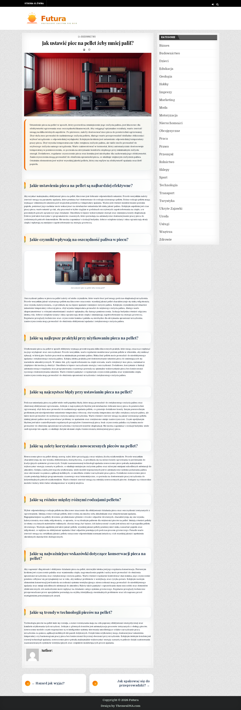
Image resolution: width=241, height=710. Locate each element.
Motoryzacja (168, 115)
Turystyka (167, 201)
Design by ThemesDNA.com (120, 706)
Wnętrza (165, 232)
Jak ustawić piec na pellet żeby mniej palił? (88, 43)
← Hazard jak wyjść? (48, 683)
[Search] (217, 4)
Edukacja (166, 69)
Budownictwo (88, 36)
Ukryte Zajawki (170, 208)
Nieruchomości (170, 123)
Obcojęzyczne (169, 131)
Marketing (167, 100)
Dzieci (164, 61)
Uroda (164, 216)
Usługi (164, 224)
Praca (163, 138)
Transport (166, 193)
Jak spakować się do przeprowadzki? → (133, 683)
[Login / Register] (213, 4)
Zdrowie (165, 239)
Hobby (164, 84)
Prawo (164, 146)
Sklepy (164, 170)
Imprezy (165, 92)
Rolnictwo (166, 162)
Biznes (164, 45)
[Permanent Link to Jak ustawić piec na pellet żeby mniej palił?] (87, 85)
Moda (163, 107)
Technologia (168, 185)
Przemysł (166, 154)
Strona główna (34, 3)
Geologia (165, 76)
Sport (163, 177)
